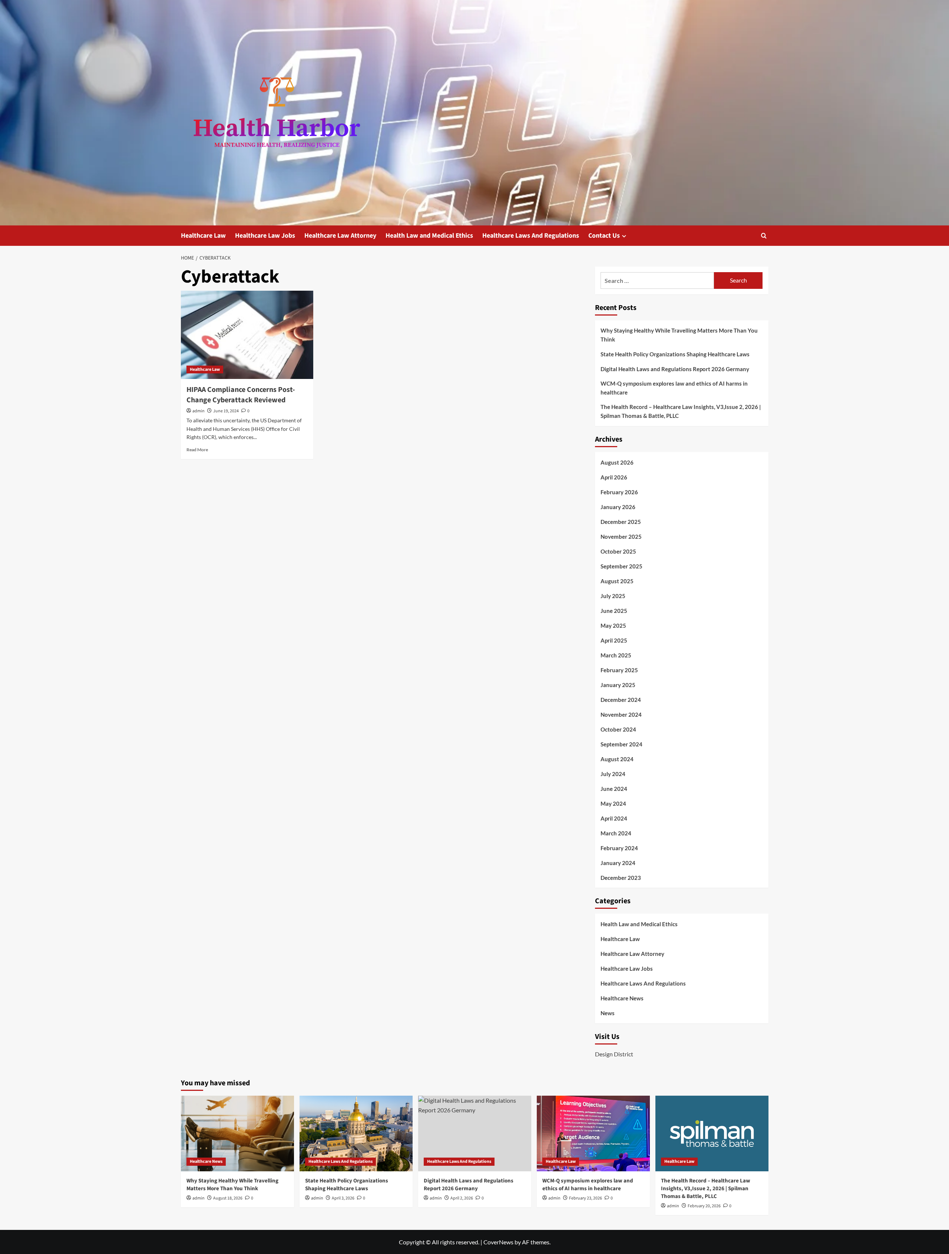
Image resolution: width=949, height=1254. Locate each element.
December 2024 (621, 699)
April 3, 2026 (343, 1198)
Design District (614, 1053)
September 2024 (621, 744)
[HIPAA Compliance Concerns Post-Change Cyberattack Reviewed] (247, 335)
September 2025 (621, 566)
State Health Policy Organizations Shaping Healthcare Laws (675, 354)
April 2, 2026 (461, 1198)
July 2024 (613, 773)
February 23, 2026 (585, 1198)
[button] (763, 235)
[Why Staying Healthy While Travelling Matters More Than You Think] (237, 1133)
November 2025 (621, 536)
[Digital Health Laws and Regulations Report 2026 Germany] (474, 1133)
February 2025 (619, 670)
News (608, 1013)
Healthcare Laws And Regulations (530, 235)
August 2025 (617, 581)
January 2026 (618, 507)
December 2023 (621, 877)
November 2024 (621, 714)
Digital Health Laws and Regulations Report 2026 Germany (675, 369)
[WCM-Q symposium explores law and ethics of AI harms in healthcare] (593, 1133)
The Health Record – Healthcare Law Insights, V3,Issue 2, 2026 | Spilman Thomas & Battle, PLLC (681, 411)
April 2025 (614, 640)
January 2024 (618, 862)
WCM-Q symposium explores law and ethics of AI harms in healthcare (674, 388)
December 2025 (621, 521)
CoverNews (498, 1241)
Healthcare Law (203, 235)
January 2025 (618, 685)
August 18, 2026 (227, 1198)
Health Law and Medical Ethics (429, 235)
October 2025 (618, 551)
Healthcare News (622, 998)
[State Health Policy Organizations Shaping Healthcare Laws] (356, 1133)
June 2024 (614, 788)
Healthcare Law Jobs (265, 235)
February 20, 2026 (704, 1206)
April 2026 (614, 477)
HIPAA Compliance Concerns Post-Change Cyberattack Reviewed (240, 395)
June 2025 (614, 610)
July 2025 (613, 596)
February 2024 (619, 848)
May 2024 (613, 803)
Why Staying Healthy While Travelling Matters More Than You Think (679, 335)
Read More (197, 449)
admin (198, 411)
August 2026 (617, 462)
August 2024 (617, 759)
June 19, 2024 (226, 411)
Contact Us (604, 235)
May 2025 (613, 625)
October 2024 (618, 729)
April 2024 (614, 818)
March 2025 (616, 655)
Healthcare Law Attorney (340, 235)
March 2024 (616, 833)
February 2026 (619, 492)
